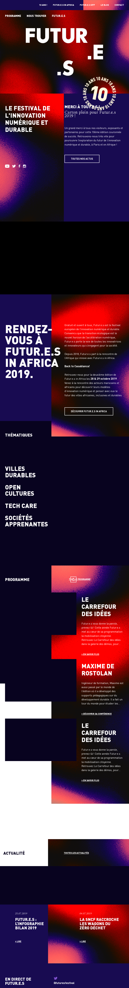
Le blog (105, 5)
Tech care (21, 506)
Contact (119, 5)
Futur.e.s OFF (87, 5)
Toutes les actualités (76, 853)
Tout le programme (80, 579)
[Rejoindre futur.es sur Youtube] (7, 167)
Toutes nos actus (82, 158)
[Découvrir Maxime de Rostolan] (64, 688)
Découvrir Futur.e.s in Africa (89, 411)
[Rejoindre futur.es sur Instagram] (24, 167)
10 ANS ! (43, 5)
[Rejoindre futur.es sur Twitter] (14, 167)
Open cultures (19, 490)
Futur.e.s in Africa (63, 5)
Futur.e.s (58, 16)
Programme (13, 16)
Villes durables (20, 472)
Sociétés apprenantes (26, 521)
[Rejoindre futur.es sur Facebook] (19, 167)
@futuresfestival (64, 983)
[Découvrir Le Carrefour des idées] (64, 624)
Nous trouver (36, 16)
